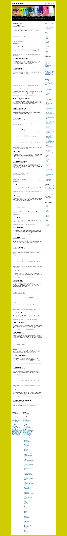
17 (45, 189)
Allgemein (19, 31)
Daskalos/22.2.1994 (28, 385)
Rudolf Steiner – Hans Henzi (47, 18)
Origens (49, 79)
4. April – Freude (17, 332)
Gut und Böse (48, 16)
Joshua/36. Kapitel (28, 363)
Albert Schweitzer (28, 74)
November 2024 (47, 43)
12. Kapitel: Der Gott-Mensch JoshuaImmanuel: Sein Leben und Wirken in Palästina (50, 121)
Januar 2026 (47, 210)
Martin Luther (46, 78)
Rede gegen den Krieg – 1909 (49, 174)
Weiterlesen (37, 30)
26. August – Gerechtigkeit (48, 197)
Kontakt (19, 18)
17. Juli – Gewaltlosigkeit (19, 129)
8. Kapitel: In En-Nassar (27, 467)
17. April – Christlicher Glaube (20, 302)
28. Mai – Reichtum (17, 217)
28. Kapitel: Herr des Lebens (49, 146)
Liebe (21, 18)
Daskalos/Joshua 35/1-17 (29, 254)
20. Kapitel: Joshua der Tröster (49, 133)
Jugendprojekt (15, 18)
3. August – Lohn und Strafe (19, 108)
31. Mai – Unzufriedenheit (19, 206)
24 (45, 190)
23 (53, 189)
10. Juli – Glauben (17, 35)
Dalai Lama (27, 180)
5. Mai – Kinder (16, 270)
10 (45, 188)
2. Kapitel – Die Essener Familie (49, 108)
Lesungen (47, 160)
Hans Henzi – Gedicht (48, 168)
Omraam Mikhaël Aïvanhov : (29, 277)
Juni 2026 (47, 206)
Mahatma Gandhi (28, 309)
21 (50, 189)
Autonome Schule (17, 16)
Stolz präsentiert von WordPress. (49, 533)
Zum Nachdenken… (48, 182)
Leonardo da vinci (39, 191)
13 (49, 188)
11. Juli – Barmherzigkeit (18, 140)
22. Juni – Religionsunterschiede (20, 173)
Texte (46, 171)
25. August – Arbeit (48, 26)
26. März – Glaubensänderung (20, 46)
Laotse (50, 73)
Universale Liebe (26, 531)
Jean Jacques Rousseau (47, 68)
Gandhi (50, 65)
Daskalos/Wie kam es (28, 54)
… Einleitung (25, 459)
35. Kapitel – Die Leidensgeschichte (28, 500)
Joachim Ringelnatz (47, 70)
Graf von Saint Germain (15, 421)
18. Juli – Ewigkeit (17, 118)
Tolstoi (46, 172)
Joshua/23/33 (49, 72)
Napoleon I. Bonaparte (33, 385)
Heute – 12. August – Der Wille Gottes (21, 98)
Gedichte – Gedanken (48, 180)
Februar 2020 (47, 46)
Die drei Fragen (48, 173)
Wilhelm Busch (39, 213)
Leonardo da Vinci (48, 164)
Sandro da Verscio (34, 254)
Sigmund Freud (51, 81)
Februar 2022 (47, 216)
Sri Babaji (46, 82)
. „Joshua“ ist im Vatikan (49, 99)
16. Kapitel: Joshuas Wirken (49, 128)
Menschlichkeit (26, 449)
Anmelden (47, 51)
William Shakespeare (47, 83)
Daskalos (22, 16)
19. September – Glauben (19, 79)
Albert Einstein (32, 191)
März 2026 (47, 37)
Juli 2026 (47, 34)
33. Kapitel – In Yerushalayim (49, 102)
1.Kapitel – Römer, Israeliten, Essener (28, 460)
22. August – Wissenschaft (48, 29)
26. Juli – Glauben (17, 25)
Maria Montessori (14, 430)
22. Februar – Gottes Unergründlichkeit (22, 400)
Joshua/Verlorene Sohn (28, 114)
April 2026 (47, 36)
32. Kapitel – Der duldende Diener (50, 101)
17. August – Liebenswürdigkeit (20, 88)
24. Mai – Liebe (16, 237)
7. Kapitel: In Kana (48, 114)
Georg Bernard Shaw (47, 66)
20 (49, 189)
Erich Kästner (46, 64)
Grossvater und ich (26, 526)
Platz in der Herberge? (48, 96)
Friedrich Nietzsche (47, 65)
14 (50, 188)
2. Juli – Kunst (16, 151)
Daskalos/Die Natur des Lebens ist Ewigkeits (31, 373)
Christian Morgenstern (48, 61)
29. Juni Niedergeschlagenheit (20, 161)
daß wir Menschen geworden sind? (35, 54)
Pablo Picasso (17, 432)
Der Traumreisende (26, 444)
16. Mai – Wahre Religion (18, 259)
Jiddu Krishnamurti (33, 180)
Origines (51, 79)
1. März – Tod (16, 389)
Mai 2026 (47, 35)
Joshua (51, 16)
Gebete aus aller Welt (48, 179)
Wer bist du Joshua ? (26, 521)
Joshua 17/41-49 (30, 298)
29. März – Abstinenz (18, 367)
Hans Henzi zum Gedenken (49, 169)
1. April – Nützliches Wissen (19, 343)
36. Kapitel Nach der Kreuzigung (49, 152)
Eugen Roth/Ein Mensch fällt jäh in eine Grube (36, 74)
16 (53, 188)
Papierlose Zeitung (40, 18)
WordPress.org (47, 225)
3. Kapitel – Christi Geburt (49, 109)
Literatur (26, 18)
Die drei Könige (48, 153)
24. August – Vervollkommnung (49, 27)
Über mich (47, 175)
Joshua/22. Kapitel (30, 136)
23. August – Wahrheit (48, 28)
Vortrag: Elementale (48, 91)
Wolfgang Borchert (51, 83)
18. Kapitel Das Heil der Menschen (50, 130)
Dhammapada (39, 373)
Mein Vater (47, 177)
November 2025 (47, 40)
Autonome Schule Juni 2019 (49, 87)
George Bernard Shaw (47, 67)
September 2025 (47, 42)
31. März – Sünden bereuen (19, 355)
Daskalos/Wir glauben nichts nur (30, 42)
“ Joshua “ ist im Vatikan (49, 89)
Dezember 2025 (47, 211)
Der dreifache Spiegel (27, 16)
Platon (36, 213)
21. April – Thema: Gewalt (19, 292)
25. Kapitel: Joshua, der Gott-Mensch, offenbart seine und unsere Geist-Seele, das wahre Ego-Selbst (50, 140)
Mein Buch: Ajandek (31, 18)
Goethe (51, 67)
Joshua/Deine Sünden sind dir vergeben (35, 363)
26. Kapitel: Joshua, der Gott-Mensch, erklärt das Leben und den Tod (50, 143)
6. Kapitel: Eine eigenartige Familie (50, 113)
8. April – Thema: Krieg (18, 322)
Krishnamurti (29, 319)
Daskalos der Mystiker (48, 90)
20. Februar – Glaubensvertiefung (20, 58)
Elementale (38, 16)
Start (13, 16)
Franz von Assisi (28, 31)
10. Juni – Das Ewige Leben (19, 184)
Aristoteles (18, 414)
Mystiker (36, 18)
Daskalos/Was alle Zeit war (29, 85)
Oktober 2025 (47, 41)
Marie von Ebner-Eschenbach (48, 77)
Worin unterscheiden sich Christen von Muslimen (23, 352)
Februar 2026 (47, 38)
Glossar (47, 154)
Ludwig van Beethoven (47, 75)
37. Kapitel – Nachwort (26, 502)
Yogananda (46, 84)
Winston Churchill (36, 396)
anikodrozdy (23, 26)
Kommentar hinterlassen (35, 114)
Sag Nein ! (47, 170)
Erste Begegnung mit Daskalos (49, 176)
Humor (25, 530)
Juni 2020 (47, 45)
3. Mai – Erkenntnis (17, 280)
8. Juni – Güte (16, 195)
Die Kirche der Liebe (33, 16)
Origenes (34, 213)
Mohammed (49, 78)
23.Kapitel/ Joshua (28, 191)
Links (23, 18)
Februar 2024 (47, 215)
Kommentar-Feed (47, 53)
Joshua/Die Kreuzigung (16, 374)
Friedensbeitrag (43, 16)
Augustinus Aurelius (28, 95)
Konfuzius (52, 72)
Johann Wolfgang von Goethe (49, 71)
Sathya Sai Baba (38, 180)
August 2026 (47, 33)
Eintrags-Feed (47, 52)
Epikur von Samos (51, 63)
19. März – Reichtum (17, 378)
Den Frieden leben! (18, 3)
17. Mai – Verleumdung (18, 247)
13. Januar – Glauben (18, 68)
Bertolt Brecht (27, 396)
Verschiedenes (47, 178)
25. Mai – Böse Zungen (18, 227)
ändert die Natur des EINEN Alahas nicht (31, 147)
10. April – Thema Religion (19, 312)
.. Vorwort (25, 458)
